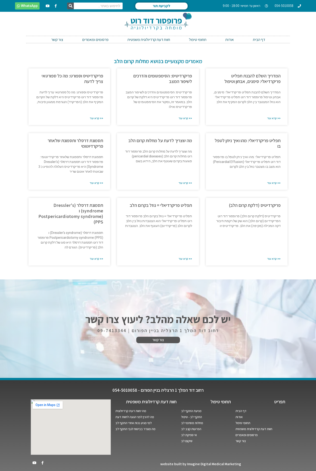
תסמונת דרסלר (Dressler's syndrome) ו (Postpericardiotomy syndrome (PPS (70, 213)
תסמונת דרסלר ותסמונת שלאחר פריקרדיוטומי (75, 143)
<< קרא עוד (274, 118)
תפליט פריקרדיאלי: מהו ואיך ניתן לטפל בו (248, 143)
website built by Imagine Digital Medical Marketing (200, 464)
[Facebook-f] (55, 6)
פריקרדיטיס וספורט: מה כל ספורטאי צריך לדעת (72, 78)
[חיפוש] (70, 6)
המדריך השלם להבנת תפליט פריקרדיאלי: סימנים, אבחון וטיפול (252, 78)
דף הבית (259, 39)
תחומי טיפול (197, 39)
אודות (229, 39)
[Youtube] (47, 6)
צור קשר (57, 39)
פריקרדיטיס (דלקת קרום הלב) (255, 205)
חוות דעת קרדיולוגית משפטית (148, 39)
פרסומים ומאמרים (95, 39)
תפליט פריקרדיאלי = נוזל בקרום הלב (161, 205)
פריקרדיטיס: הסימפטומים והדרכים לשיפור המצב (162, 78)
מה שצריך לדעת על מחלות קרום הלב (160, 141)
